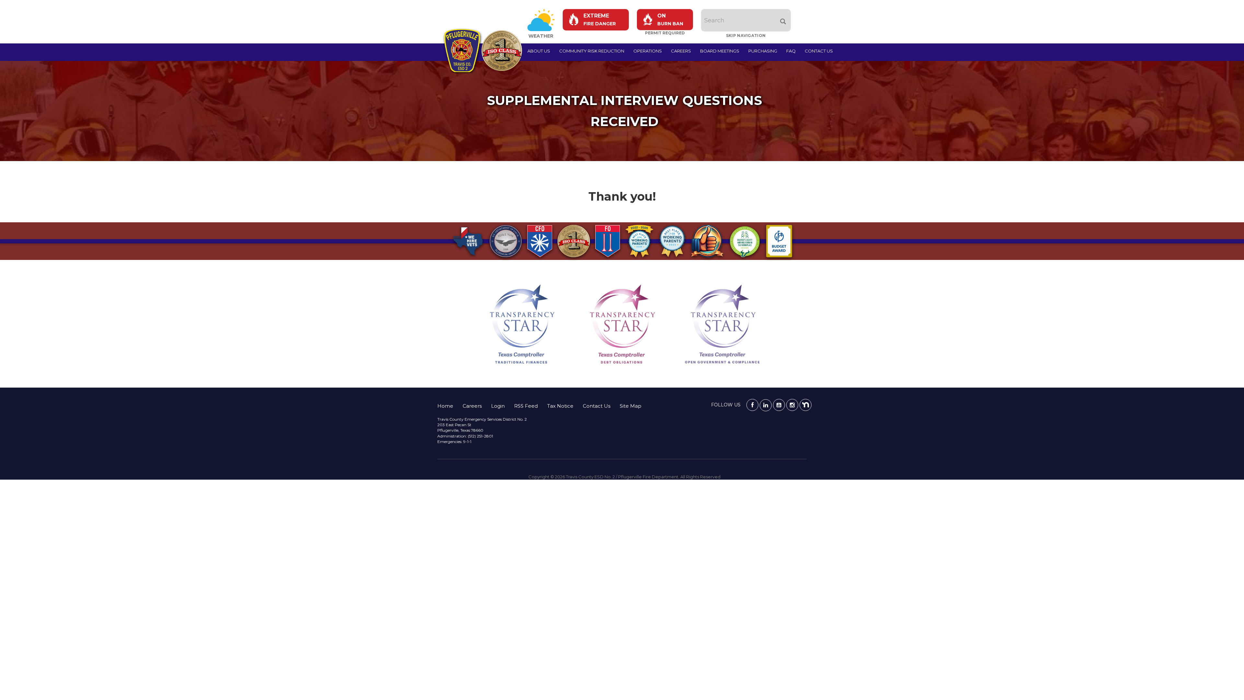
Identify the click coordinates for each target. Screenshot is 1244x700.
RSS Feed (526, 406)
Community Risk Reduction (591, 50)
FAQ (791, 50)
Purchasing (762, 50)
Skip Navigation (746, 35)
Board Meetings (719, 50)
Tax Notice (560, 406)
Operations (647, 50)
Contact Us (819, 50)
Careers (681, 50)
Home (445, 406)
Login (498, 406)
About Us (538, 50)
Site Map (630, 406)
